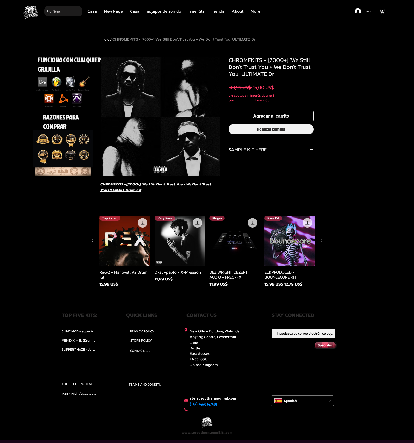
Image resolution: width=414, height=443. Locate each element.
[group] (207, 253)
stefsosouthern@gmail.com (213, 398)
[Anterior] (92, 240)
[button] (164, 11)
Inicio (104, 39)
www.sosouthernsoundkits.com (207, 432)
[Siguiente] (321, 240)
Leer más (262, 100)
